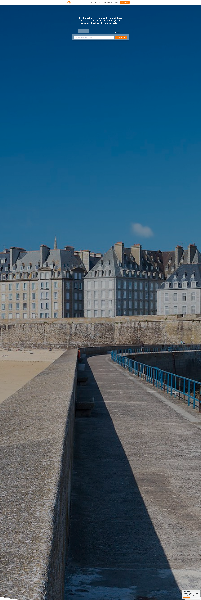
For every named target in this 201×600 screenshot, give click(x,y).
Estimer (95, 2)
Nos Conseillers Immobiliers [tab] (117, 31)
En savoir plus (193, 597)
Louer (90, 2)
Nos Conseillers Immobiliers (105, 2)
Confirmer (186, 597)
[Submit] (75, 37)
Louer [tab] (94, 31)
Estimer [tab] (106, 31)
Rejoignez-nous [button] (125, 2)
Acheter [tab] (84, 31)
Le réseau (116, 2)
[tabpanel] (100, 37)
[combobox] (94, 37)
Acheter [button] (85, 2)
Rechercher (121, 37)
